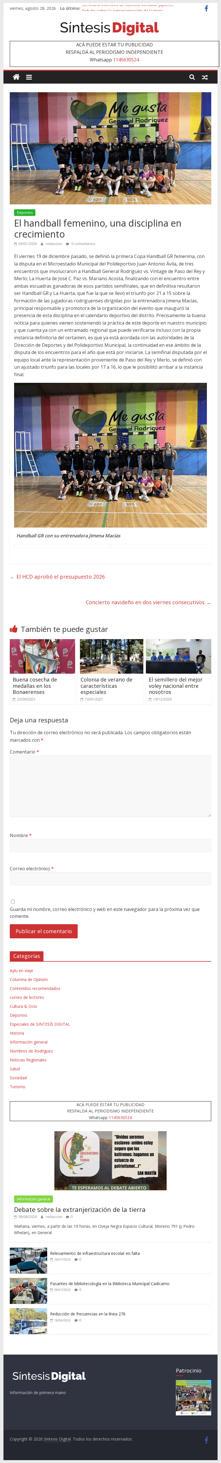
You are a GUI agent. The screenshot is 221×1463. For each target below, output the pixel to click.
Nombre (21, 835)
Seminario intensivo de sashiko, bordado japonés (128, 8)
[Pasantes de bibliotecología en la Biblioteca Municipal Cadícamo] (28, 1281)
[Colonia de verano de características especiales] (110, 642)
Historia (17, 1033)
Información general (28, 1042)
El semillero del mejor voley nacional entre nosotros (176, 685)
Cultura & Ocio (23, 1006)
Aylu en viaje (21, 970)
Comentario (24, 752)
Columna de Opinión (29, 979)
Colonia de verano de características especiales (106, 685)
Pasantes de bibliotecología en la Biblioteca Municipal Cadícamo (109, 1283)
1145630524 (126, 60)
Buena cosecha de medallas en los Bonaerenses (35, 685)
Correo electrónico (32, 868)
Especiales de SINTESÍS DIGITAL (40, 1024)
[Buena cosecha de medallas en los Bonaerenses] (42, 642)
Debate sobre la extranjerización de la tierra (80, 1209)
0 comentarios (83, 243)
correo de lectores (27, 997)
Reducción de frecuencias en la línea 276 (87, 1314)
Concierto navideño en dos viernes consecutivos (148, 602)
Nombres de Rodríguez (31, 1051)
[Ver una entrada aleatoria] (205, 77)
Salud (15, 1069)
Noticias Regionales (28, 1060)
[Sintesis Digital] (16, 77)
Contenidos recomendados (35, 988)
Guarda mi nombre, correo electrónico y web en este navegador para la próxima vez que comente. (105, 912)
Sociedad (18, 1077)
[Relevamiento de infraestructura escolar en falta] (28, 1250)
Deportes (25, 212)
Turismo (17, 1086)
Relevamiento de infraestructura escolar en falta (95, 1253)
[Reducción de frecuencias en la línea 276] (28, 1311)
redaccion (54, 243)
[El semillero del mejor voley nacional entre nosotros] (179, 642)
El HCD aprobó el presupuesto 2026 (57, 576)
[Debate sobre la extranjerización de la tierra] (110, 1134)
